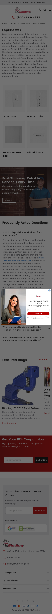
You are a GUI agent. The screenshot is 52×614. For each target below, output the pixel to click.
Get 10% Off (38, 313)
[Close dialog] (49, 290)
